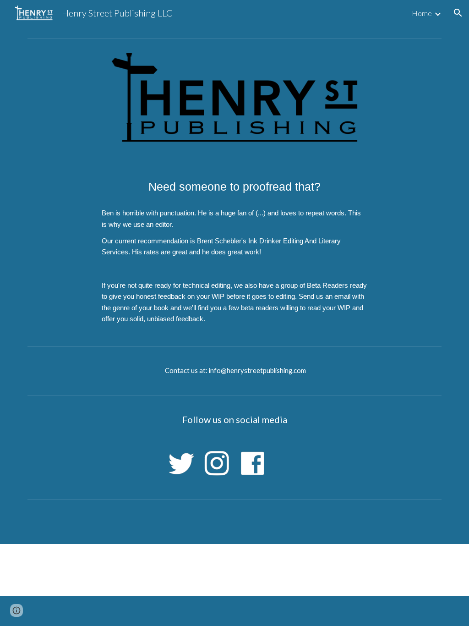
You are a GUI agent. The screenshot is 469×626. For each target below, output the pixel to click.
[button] (458, 13)
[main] (234, 186)
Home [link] (422, 13)
